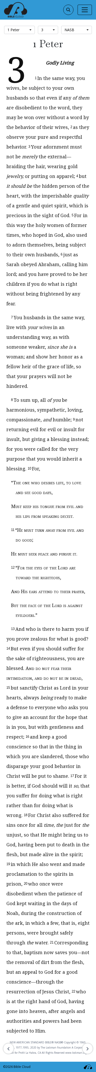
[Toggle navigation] (85, 10)
